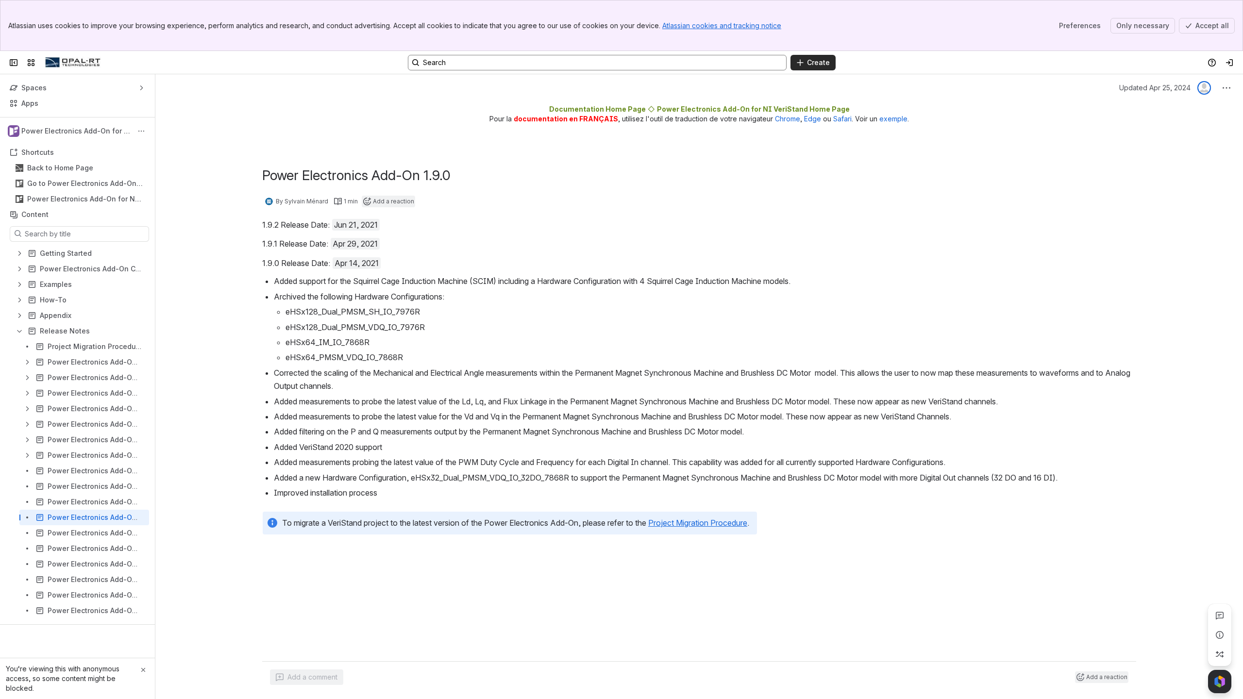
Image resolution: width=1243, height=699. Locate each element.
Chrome (787, 119)
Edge (812, 119)
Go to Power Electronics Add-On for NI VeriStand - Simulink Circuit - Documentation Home (84, 183)
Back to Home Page (60, 168)
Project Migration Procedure (697, 523)
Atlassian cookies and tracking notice (721, 25)
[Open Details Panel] (1219, 635)
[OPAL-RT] (73, 62)
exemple (893, 119)
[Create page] (1219, 654)
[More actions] (141, 131)
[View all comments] (1219, 615)
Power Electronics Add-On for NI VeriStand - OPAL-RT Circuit (82, 199)
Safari (842, 119)
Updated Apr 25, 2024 (1155, 87)
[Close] (143, 670)
